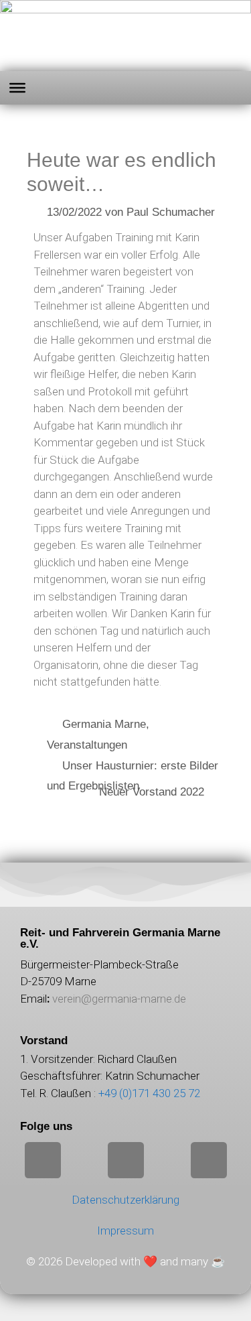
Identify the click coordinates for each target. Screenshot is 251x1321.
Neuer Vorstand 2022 (151, 791)
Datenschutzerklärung (125, 1199)
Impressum (125, 1230)
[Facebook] (126, 1160)
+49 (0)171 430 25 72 (149, 1093)
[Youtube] (209, 1160)
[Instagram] (43, 1160)
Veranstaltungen (87, 745)
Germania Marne (104, 724)
